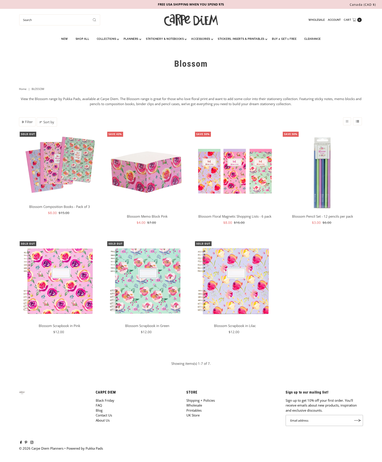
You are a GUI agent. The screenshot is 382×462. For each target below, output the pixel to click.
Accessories (200, 38)
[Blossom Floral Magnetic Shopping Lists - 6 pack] (234, 171)
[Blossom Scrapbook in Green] (147, 281)
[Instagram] (31, 442)
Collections (106, 38)
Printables (194, 410)
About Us (103, 420)
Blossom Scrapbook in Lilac (235, 325)
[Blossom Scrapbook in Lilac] (234, 281)
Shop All (82, 38)
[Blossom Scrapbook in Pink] (59, 281)
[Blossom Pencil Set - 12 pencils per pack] (322, 171)
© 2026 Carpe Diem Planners (41, 448)
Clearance (312, 38)
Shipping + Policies (200, 400)
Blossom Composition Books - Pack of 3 (59, 206)
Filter (29, 122)
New (64, 38)
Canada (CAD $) (363, 4)
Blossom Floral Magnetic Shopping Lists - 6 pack (234, 216)
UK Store (193, 415)
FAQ (99, 405)
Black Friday (105, 400)
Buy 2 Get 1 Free (284, 38)
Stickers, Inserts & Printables (241, 38)
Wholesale (316, 19)
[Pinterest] (26, 442)
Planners (131, 38)
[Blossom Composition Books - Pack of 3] (59, 166)
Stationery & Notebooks (165, 38)
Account (334, 19)
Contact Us (104, 415)
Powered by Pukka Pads (85, 448)
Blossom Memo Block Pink (147, 216)
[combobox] (59, 19)
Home (23, 89)
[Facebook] (21, 442)
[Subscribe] (357, 420)
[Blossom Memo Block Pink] (147, 171)
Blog (99, 410)
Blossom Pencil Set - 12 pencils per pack (322, 216)
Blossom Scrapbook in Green (147, 325)
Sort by (48, 122)
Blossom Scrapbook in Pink (59, 325)
